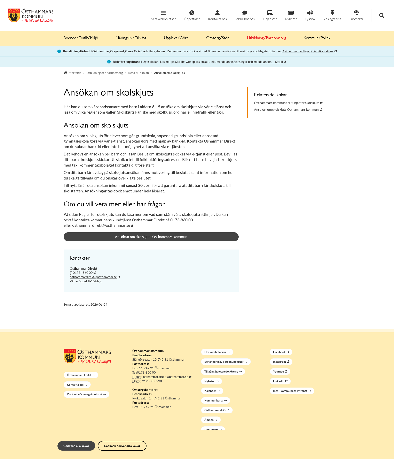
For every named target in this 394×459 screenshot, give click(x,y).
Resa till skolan (138, 73)
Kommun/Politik (317, 38)
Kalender (210, 390)
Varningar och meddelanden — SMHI (258, 61)
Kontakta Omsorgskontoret (84, 394)
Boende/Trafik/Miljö (81, 38)
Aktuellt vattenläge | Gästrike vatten (307, 51)
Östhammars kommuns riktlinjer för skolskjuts (286, 103)
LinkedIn (278, 381)
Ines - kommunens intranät (290, 390)
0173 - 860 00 (83, 272)
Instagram (279, 361)
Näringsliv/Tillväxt (131, 38)
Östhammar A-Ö (215, 410)
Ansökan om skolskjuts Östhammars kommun (151, 237)
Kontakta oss (75, 384)
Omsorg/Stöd (217, 38)
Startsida (75, 73)
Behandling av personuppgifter (224, 361)
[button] (163, 15)
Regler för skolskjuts (96, 214)
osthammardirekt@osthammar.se (101, 225)
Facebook (279, 352)
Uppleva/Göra (176, 38)
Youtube (278, 371)
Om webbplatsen (215, 352)
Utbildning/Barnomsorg (266, 38)
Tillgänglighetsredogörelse (221, 371)
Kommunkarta (213, 400)
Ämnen (209, 419)
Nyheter (209, 381)
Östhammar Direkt (79, 375)
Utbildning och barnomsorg (105, 73)
